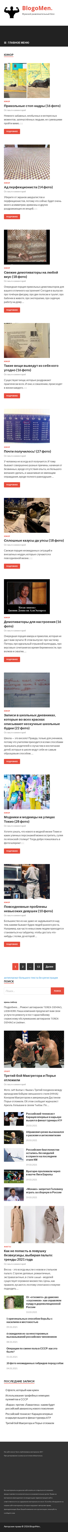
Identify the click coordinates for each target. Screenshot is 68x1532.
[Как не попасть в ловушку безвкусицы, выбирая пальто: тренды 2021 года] (34, 1243)
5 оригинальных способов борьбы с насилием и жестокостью (29, 1320)
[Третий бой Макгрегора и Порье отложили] (34, 1068)
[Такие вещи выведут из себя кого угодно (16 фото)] (34, 341)
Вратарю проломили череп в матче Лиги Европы (43, 1173)
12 (38, 966)
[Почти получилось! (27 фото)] (34, 427)
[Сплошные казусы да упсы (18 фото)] (34, 516)
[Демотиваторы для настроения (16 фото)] (34, 598)
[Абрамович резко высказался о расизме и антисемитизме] (14, 1142)
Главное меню (18, 42)
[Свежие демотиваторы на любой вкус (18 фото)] (34, 248)
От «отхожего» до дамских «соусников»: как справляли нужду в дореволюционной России (43, 1302)
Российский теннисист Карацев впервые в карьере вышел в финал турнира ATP (44, 1117)
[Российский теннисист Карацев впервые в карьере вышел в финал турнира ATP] (14, 1124)
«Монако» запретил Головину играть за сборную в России (44, 1190)
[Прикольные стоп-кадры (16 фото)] (34, 81)
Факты (7, 1247)
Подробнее (12, 131)
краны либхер (10, 1002)
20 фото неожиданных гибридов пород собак (34, 1363)
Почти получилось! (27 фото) (27, 451)
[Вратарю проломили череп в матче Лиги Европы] (14, 1182)
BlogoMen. (37, 8)
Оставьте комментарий (15, 110)
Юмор (7, 101)
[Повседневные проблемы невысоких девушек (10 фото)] (34, 882)
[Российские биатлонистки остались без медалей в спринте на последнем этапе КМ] (14, 1160)
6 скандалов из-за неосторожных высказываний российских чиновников (31, 1335)
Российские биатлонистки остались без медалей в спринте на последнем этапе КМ (42, 1154)
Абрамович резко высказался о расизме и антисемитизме (45, 1133)
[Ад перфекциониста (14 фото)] (34, 163)
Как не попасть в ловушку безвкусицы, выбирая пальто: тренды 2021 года (28, 1255)
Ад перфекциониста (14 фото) (28, 187)
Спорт (7, 1071)
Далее (49, 966)
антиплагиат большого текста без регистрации (31, 977)
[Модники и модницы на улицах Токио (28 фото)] (34, 793)
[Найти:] (34, 990)
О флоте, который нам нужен (22, 1390)
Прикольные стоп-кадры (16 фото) (32, 106)
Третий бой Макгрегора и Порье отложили (30, 1423)
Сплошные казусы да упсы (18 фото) (34, 540)
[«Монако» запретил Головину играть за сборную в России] (14, 1200)
